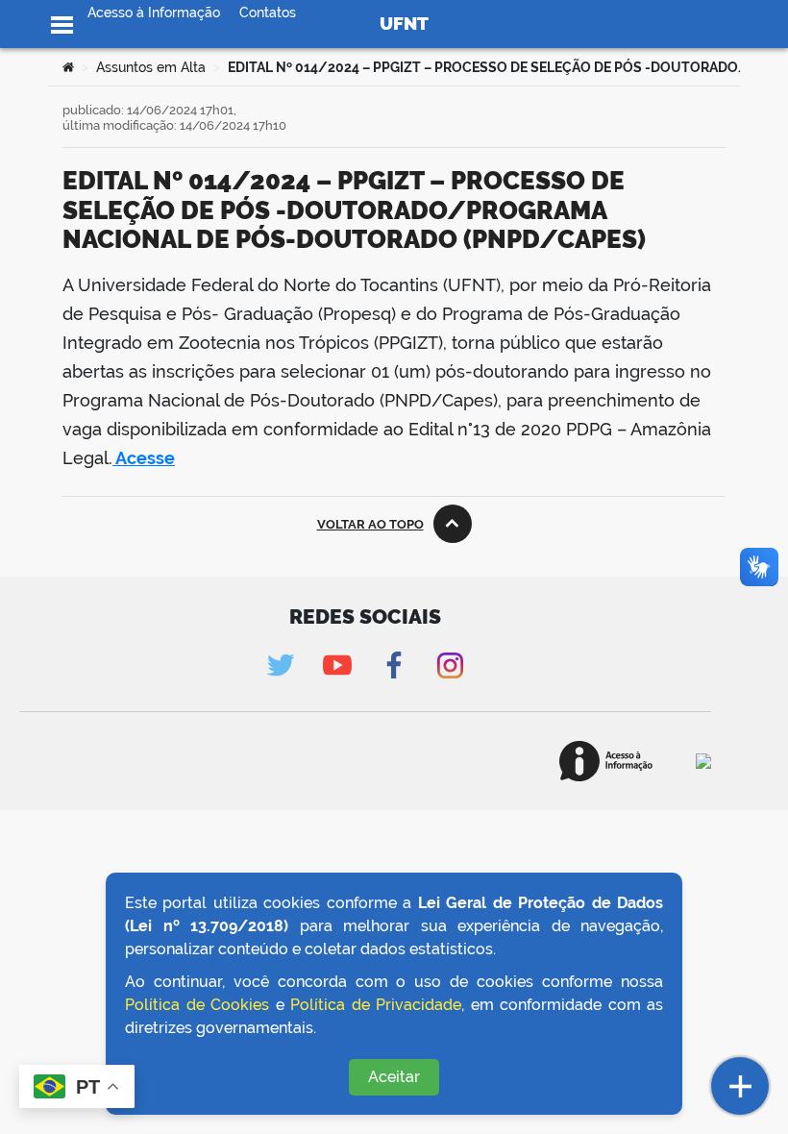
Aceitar (394, 1077)
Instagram (450, 665)
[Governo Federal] (703, 761)
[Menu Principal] (62, 25)
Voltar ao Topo (370, 524)
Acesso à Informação (153, 12)
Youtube (337, 665)
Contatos (267, 12)
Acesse (143, 458)
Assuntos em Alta (151, 67)
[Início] (68, 67)
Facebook (393, 665)
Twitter (280, 665)
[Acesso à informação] (606, 761)
